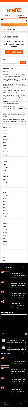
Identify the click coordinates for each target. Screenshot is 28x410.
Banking (5, 142)
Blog (18, 401)
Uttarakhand (6, 220)
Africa (4, 133)
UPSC (4, 217)
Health (4, 170)
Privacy (23, 401)
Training (5, 210)
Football (5, 161)
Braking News (6, 151)
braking (5, 148)
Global (4, 164)
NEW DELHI (6, 195)
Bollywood (5, 145)
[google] (16, 5)
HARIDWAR (6, 167)
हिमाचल (4, 260)
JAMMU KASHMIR (7, 176)
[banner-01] (14, 24)
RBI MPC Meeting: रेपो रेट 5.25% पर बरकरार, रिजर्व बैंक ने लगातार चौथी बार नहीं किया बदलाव (18, 305)
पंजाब (4, 238)
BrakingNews (6, 155)
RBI (4, 201)
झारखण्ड (4, 235)
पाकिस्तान (5, 241)
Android (5, 136)
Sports (4, 204)
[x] (14, 5)
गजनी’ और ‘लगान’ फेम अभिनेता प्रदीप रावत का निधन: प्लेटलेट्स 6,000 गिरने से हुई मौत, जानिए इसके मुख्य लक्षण (14, 97)
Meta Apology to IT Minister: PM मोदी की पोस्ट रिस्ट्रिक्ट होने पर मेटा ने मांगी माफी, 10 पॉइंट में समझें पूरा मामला (14, 114)
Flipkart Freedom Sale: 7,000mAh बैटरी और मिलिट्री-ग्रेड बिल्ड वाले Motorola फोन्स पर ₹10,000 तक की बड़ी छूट (12, 0)
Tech (4, 207)
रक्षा (3, 251)
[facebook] (10, 5)
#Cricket (5, 130)
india (4, 173)
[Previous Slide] (24, 1)
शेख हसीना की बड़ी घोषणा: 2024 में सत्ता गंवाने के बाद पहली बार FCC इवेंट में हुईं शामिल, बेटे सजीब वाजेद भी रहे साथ (14, 108)
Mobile (4, 189)
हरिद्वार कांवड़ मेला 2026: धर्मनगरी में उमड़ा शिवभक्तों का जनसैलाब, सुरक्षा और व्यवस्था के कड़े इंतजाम (16, 342)
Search (4, 59)
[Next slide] (26, 1)
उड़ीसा (4, 226)
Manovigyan (6, 186)
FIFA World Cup (7, 158)
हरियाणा (4, 257)
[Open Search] (23, 20)
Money (4, 192)
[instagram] (12, 5)
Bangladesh (6, 139)
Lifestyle (5, 183)
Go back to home (14, 52)
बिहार (4, 245)
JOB (4, 179)
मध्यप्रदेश (5, 248)
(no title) (5, 71)
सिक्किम (4, 254)
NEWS (4, 198)
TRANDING (5, 214)
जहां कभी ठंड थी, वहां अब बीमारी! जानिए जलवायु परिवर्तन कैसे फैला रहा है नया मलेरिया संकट (18, 285)
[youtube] (18, 5)
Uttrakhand (6, 223)
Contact (21, 403)
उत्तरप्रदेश (5, 229)
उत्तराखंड (5, 232)
